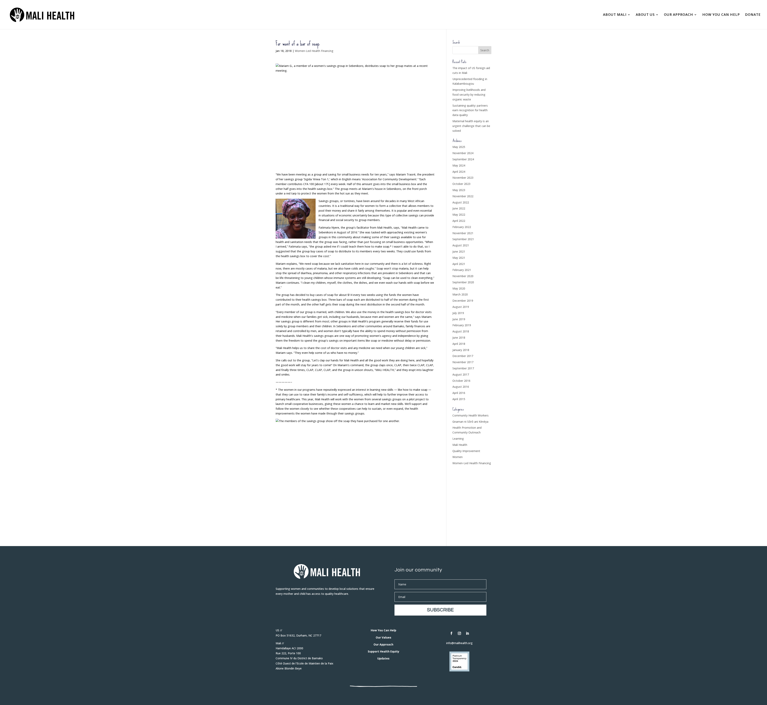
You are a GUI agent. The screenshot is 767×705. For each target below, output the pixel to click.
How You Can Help (383, 630)
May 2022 (458, 214)
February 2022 (461, 227)
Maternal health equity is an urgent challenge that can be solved (471, 126)
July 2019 (458, 313)
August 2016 (460, 387)
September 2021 (463, 239)
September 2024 (463, 159)
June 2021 (458, 251)
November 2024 (462, 153)
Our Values (383, 637)
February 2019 (461, 325)
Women (457, 457)
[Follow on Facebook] (451, 633)
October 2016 (461, 381)
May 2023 (458, 190)
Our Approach (383, 644)
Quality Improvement (466, 451)
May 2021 (458, 258)
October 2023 (461, 184)
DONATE (753, 15)
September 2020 (463, 282)
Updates (383, 658)
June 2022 (458, 208)
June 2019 (458, 319)
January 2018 (460, 350)
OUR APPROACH (678, 15)
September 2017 (463, 368)
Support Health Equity (383, 651)
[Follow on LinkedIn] (467, 633)
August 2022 (460, 202)
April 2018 (458, 344)
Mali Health (459, 445)
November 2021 (462, 233)
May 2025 (458, 147)
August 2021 (460, 245)
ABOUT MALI (615, 15)
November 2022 (462, 196)
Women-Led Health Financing (314, 51)
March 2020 (460, 294)
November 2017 (462, 362)
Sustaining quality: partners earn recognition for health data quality (470, 110)
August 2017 (460, 374)
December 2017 (462, 356)
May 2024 (458, 165)
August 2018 (460, 331)
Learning (458, 438)
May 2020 (458, 288)
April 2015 (458, 399)
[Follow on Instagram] (459, 633)
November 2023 (462, 177)
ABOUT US (645, 15)
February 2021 (461, 270)
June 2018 (458, 337)
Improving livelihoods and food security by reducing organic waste (469, 94)
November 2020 (462, 276)
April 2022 (458, 221)
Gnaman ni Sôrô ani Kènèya (470, 421)
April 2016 (458, 393)
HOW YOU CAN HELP (721, 15)
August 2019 (460, 307)
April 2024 (458, 172)
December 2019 (462, 300)
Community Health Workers (470, 415)
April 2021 (458, 264)
